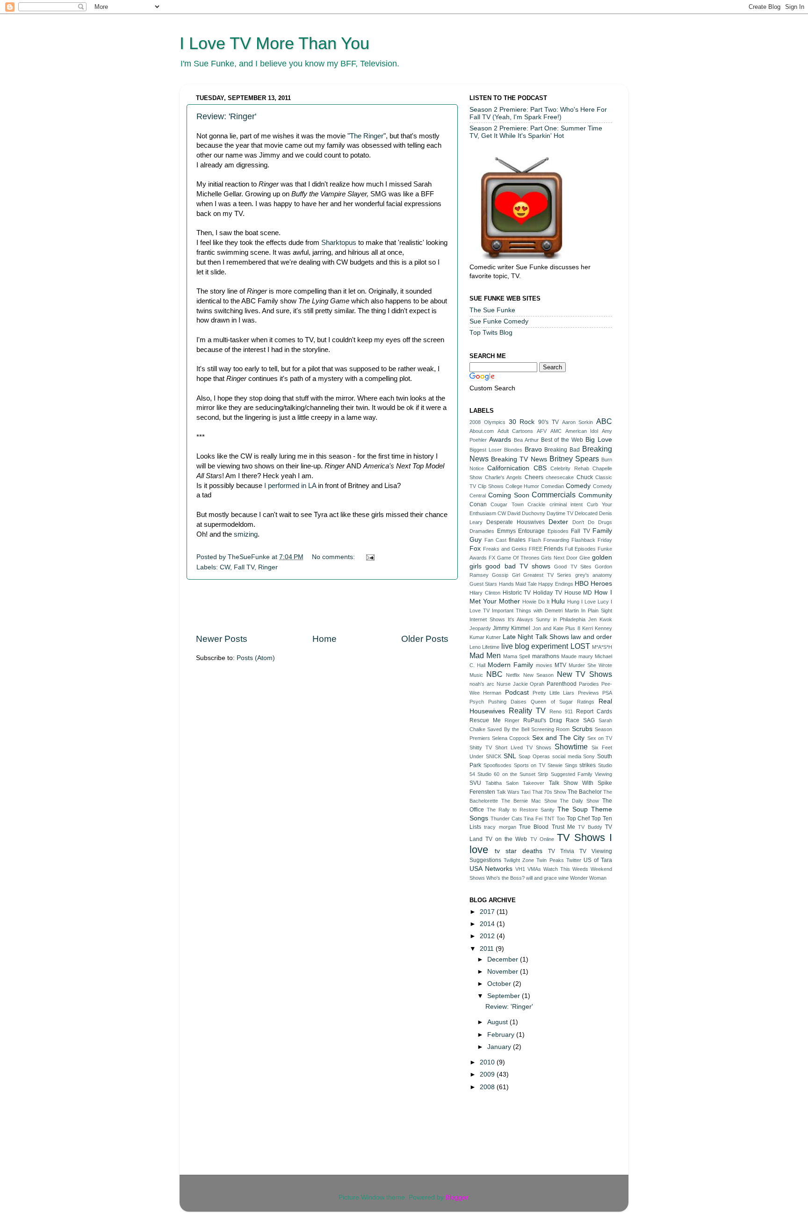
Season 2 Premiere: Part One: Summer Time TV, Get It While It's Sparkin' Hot (535, 132)
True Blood (533, 827)
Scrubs (582, 729)
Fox (475, 548)
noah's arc (481, 684)
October (500, 983)
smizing (246, 534)
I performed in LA (289, 485)
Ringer (268, 567)
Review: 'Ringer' (226, 116)
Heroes (601, 583)
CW (225, 567)
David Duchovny (526, 513)
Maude (569, 656)
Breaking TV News (519, 459)
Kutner (493, 637)
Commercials (554, 494)
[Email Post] (369, 556)
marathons (545, 656)
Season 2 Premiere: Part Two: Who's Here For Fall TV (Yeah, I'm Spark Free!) (538, 113)
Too (560, 818)
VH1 (520, 869)
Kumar (476, 637)
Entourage (531, 531)
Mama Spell (516, 656)
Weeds (580, 869)
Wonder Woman (588, 878)
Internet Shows (487, 619)
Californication (508, 468)
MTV (560, 665)
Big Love (598, 439)
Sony (589, 756)
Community (595, 495)
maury (585, 656)
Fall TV (244, 567)
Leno (475, 647)
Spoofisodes (497, 765)
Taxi (525, 792)
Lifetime (490, 647)
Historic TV (517, 592)
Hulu (558, 601)
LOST (580, 646)
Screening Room (550, 729)
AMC (556, 431)
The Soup (572, 809)
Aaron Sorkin (577, 422)
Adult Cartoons (516, 431)
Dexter (558, 521)
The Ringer (366, 136)
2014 (488, 923)
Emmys (506, 531)
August (498, 1022)
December (503, 959)
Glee (584, 557)
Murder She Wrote (590, 665)
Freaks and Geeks (505, 549)
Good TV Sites (573, 566)
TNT (549, 818)
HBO (582, 583)
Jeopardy (480, 628)
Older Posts (424, 639)
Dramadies (481, 531)
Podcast (517, 692)
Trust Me (563, 827)
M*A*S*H (602, 647)
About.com (481, 431)
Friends (553, 549)
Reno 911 (561, 711)
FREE (535, 549)
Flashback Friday (591, 540)
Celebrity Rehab (569, 468)
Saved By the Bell (508, 729)
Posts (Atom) (256, 657)
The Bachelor (585, 792)
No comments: (334, 556)
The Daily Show (579, 801)
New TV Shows (584, 674)
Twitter (573, 860)
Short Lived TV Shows (523, 747)
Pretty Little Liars (554, 693)
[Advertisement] (322, 606)
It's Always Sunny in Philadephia (546, 619)
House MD (578, 592)
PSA (607, 693)
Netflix (513, 675)
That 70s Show (549, 792)
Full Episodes (580, 549)
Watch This (556, 869)
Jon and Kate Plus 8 (556, 628)
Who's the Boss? (505, 878)
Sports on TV (530, 765)
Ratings (585, 701)
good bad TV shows (517, 566)
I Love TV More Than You (274, 43)
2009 (488, 1074)
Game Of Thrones (518, 557)
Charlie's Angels (503, 477)
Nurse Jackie (512, 684)
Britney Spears (574, 458)
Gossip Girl (505, 575)
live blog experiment (535, 646)
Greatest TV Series (547, 575)
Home (324, 639)
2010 (488, 1062)
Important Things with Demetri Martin (535, 610)
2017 (488, 911)
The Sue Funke (492, 310)
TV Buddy (590, 827)
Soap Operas (534, 756)
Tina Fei (533, 818)
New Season (538, 675)
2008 (488, 1087)
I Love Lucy (595, 601)
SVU (475, 783)
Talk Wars (508, 792)
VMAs (534, 869)
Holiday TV (547, 592)
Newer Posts (221, 639)
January (500, 1046)
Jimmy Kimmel (511, 628)
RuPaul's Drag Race (551, 720)
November (503, 971)
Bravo (533, 449)
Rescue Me (485, 720)
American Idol (582, 431)
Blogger (457, 1197)
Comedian (552, 486)
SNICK (493, 756)
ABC (604, 421)
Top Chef (578, 818)
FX (492, 557)
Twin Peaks (549, 860)
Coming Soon (508, 495)
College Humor (522, 486)
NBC (494, 674)
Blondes (513, 449)
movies (544, 665)
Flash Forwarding (548, 540)
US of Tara (598, 860)
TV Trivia (561, 851)
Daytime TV (560, 513)
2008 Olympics (487, 422)
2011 (488, 948)
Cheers (534, 477)
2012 (488, 936)
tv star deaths (518, 851)
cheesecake (560, 477)
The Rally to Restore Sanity (521, 809)
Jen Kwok (600, 619)
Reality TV (527, 710)
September (504, 995)
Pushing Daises (507, 701)
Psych (476, 701)
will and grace (541, 878)
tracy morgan (500, 827)
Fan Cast (495, 540)
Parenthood (562, 684)
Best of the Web (562, 440)
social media (566, 756)
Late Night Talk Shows (536, 636)
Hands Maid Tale (518, 584)
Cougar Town (507, 504)
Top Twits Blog (490, 332)
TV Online (542, 839)
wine (563, 878)
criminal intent (566, 504)
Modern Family (510, 664)
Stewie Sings (562, 765)
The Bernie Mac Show (529, 801)
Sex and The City (558, 737)
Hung (573, 601)
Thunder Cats (506, 818)
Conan (478, 504)
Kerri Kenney (597, 628)
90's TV (548, 422)
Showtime (571, 746)
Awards (500, 439)
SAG (589, 720)
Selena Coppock (511, 738)
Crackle (536, 504)
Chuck (585, 477)
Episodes (558, 531)
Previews (588, 693)
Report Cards (594, 711)
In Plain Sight (596, 610)
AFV (542, 431)
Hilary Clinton (484, 593)
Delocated (586, 513)
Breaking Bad (562, 449)
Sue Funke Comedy (498, 321)
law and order (591, 636)
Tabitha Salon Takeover (514, 783)
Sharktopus (338, 242)
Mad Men (485, 655)
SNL (510, 756)
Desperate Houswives (515, 522)
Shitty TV (480, 747)
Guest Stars (483, 584)
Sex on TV (599, 738)
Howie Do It (535, 601)
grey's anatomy (593, 575)
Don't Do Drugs (592, 522)
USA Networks (490, 868)
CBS (540, 468)
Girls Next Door (559, 557)
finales (517, 540)
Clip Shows (491, 486)
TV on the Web (506, 839)
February (501, 1034)
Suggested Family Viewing (581, 774)
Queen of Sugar (551, 701)
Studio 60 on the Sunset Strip (512, 774)
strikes (587, 765)
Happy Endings (555, 584)
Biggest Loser (485, 449)
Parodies (589, 684)
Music (476, 675)
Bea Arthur (526, 440)
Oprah (537, 684)
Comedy (578, 485)
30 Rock (522, 421)
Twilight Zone (519, 860)
